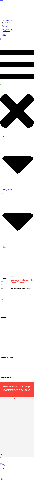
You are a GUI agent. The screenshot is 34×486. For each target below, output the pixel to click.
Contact (2, 27)
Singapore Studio (5, 26)
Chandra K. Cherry (4, 452)
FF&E (1, 287)
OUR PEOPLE (3, 23)
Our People (2, 478)
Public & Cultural (3, 288)
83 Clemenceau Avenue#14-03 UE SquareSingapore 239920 (2, 468)
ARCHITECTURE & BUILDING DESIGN (8, 20)
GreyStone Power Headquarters (6, 377)
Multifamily (2, 284)
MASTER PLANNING (5, 30)
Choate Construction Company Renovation (8, 337)
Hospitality (2, 281)
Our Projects (2, 475)
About (2, 33)
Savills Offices (3, 317)
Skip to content (1, 0)
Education (2, 285)
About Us (4, 25)
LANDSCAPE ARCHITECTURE (6, 22)
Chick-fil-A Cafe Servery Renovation (7, 357)
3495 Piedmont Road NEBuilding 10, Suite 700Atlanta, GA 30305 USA (2, 465)
